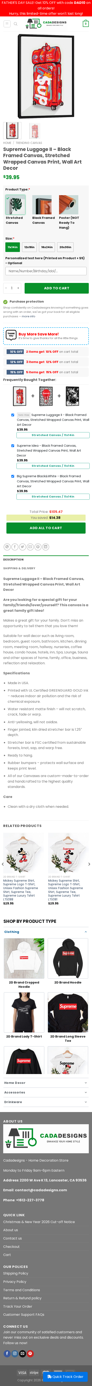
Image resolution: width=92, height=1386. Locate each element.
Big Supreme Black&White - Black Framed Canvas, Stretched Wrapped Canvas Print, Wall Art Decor (53, 481)
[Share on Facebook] (14, 546)
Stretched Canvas (14, 220)
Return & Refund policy (22, 1298)
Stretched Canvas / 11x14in (53, 435)
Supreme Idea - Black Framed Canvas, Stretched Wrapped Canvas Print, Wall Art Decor (49, 450)
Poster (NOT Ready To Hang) (69, 223)
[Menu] (7, 23)
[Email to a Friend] (30, 546)
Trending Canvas (29, 143)
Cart (7, 1254)
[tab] (46, 559)
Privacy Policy (14, 1281)
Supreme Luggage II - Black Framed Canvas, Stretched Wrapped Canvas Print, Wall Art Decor (53, 420)
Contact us (12, 1238)
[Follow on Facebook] (7, 1353)
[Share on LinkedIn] (45, 546)
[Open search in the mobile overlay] (15, 24)
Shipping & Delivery (19, 568)
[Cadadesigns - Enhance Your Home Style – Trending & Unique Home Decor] (46, 24)
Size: (10, 238)
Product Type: (17, 189)
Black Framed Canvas (43, 220)
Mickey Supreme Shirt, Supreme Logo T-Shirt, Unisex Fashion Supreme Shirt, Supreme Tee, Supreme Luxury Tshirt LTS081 (65, 890)
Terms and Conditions (21, 1290)
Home (7, 143)
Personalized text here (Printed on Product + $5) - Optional (45, 260)
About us (10, 1230)
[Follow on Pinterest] (30, 1353)
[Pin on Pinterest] (38, 546)
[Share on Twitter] (22, 546)
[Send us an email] (22, 1353)
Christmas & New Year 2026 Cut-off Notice (39, 1221)
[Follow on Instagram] (14, 1353)
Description (13, 559)
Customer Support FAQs (23, 1314)
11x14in (13, 247)
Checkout (11, 1246)
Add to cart (56, 288)
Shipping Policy (15, 1273)
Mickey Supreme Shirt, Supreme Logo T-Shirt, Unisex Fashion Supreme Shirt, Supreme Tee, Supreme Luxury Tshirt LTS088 (20, 890)
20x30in (65, 247)
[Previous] (10, 76)
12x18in (29, 247)
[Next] (82, 76)
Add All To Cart (46, 527)
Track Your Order (17, 1306)
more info (28, 316)
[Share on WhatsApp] (7, 546)
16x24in (47, 247)
